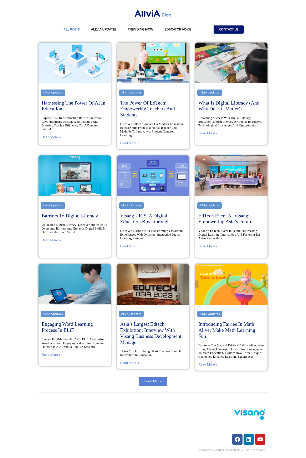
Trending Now (140, 29)
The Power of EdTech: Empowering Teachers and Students (147, 109)
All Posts (71, 29)
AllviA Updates (104, 29)
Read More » (51, 137)
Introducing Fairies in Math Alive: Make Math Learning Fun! (226, 330)
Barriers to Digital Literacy (70, 215)
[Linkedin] (249, 439)
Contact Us (228, 29)
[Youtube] (260, 439)
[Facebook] (237, 439)
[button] (153, 381)
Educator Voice (177, 29)
